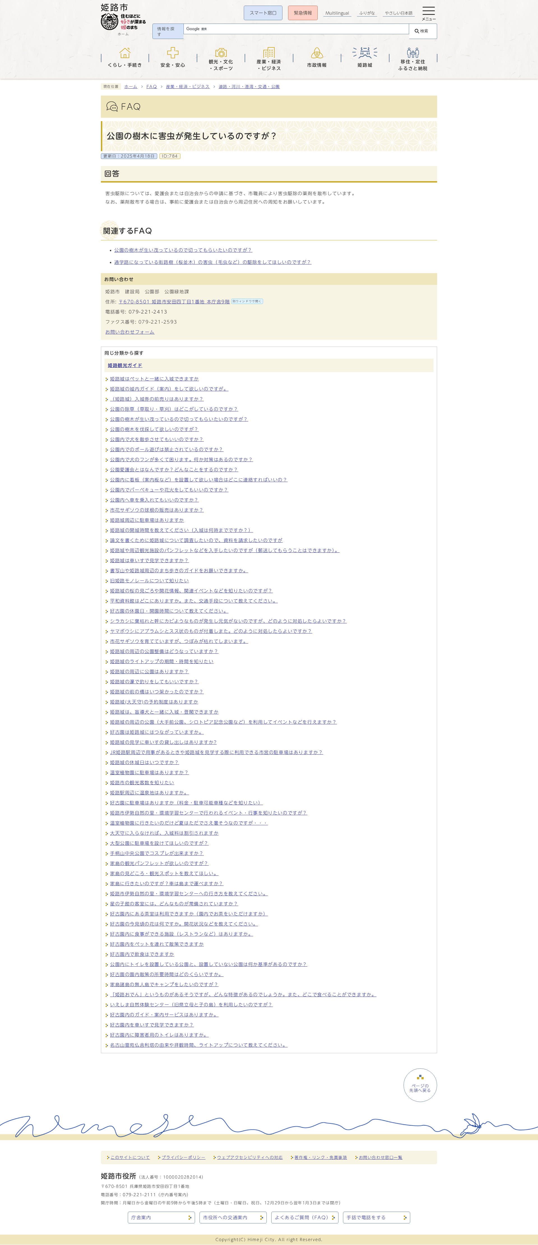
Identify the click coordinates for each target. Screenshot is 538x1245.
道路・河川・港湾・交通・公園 (249, 87)
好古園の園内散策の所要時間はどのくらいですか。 (167, 974)
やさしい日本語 (398, 13)
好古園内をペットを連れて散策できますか (157, 944)
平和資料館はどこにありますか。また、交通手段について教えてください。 (194, 601)
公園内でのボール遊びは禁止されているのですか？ (167, 449)
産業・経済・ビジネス (188, 87)
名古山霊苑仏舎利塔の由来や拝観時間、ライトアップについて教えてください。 (199, 1045)
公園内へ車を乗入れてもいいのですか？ (154, 500)
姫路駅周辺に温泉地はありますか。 (149, 792)
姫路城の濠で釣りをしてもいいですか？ (154, 681)
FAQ (152, 87)
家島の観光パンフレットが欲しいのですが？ (159, 863)
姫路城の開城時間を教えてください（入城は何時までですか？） (181, 530)
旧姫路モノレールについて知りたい (149, 580)
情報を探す (166, 31)
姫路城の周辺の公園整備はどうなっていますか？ (164, 651)
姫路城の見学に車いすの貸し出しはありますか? (163, 742)
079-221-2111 (139, 1195)
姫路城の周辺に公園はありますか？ (149, 671)
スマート (263, 13)
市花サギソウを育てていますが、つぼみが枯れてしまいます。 (179, 641)
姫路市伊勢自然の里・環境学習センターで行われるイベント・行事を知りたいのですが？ (208, 813)
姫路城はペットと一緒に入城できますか (154, 379)
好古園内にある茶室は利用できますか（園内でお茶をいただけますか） (189, 914)
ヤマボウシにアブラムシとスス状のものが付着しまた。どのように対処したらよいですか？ (211, 631)
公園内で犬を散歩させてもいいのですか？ (157, 439)
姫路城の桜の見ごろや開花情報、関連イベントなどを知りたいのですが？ (191, 591)
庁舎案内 (141, 1217)
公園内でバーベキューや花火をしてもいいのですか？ (169, 490)
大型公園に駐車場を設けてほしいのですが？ (159, 843)
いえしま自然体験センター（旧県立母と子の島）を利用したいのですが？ (191, 1004)
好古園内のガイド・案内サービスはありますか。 (164, 1015)
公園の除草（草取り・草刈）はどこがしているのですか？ (174, 409)
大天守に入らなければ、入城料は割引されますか (164, 833)
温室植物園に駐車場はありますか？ (149, 772)
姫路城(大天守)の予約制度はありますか (154, 702)
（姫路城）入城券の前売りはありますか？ (157, 399)
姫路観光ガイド (125, 365)
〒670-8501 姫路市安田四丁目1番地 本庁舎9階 (190, 301)
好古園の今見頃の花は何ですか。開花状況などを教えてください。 (184, 924)
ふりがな (367, 13)
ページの (420, 1088)
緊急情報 (303, 13)
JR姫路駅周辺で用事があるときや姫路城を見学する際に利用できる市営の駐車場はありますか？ (216, 752)
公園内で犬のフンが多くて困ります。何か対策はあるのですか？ (181, 459)
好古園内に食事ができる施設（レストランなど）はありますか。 (181, 934)
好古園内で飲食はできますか (142, 954)
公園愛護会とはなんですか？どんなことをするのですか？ (174, 469)
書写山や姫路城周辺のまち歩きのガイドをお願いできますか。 (179, 570)
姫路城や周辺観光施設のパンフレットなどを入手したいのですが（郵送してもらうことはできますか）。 (225, 550)
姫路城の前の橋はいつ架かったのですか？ (157, 692)
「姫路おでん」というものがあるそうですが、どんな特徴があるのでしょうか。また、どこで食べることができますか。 (243, 994)
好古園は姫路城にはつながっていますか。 (157, 732)
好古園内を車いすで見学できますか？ (152, 1025)
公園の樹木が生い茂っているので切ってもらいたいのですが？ (183, 250)
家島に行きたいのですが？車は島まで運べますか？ (167, 883)
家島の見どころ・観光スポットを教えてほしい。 (164, 873)
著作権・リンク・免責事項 (320, 1157)
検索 (424, 31)
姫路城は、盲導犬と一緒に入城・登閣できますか (164, 712)
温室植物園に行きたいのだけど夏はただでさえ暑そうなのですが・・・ (189, 823)
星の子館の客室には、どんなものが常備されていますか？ (174, 904)
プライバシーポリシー (183, 1157)
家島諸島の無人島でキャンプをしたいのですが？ (164, 984)
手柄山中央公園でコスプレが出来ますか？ (157, 853)
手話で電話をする (366, 1217)
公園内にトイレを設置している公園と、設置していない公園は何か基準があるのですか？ (208, 964)
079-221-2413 (148, 312)
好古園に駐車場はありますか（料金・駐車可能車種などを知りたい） (186, 803)
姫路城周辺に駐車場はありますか (147, 520)
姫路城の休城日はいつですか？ (144, 762)
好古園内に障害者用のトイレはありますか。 (159, 1035)
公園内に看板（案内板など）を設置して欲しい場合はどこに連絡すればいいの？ (199, 480)
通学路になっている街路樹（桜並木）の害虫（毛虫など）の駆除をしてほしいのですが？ (213, 262)
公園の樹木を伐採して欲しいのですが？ (154, 429)
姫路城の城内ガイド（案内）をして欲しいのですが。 (169, 389)
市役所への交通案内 (225, 1217)
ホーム (131, 87)
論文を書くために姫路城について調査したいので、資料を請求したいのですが (196, 540)
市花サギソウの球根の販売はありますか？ (157, 510)
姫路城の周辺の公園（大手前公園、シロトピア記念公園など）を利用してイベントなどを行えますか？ (223, 722)
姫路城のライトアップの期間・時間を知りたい (162, 661)
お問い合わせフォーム (130, 332)
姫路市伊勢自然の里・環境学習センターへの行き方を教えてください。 (189, 893)
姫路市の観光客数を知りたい (142, 782)
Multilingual (337, 13)
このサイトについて (130, 1157)
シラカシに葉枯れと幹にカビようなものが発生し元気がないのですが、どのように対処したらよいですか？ (228, 621)
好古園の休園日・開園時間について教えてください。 (169, 611)
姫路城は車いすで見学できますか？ (149, 560)
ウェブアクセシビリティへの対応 (250, 1157)
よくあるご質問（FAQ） (303, 1217)
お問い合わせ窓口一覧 (381, 1157)
